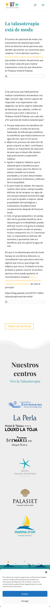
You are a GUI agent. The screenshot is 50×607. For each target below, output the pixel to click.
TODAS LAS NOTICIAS (19, 326)
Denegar (25, 601)
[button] (46, 572)
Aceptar (25, 594)
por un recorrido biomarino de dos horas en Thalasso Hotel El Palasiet (23, 280)
